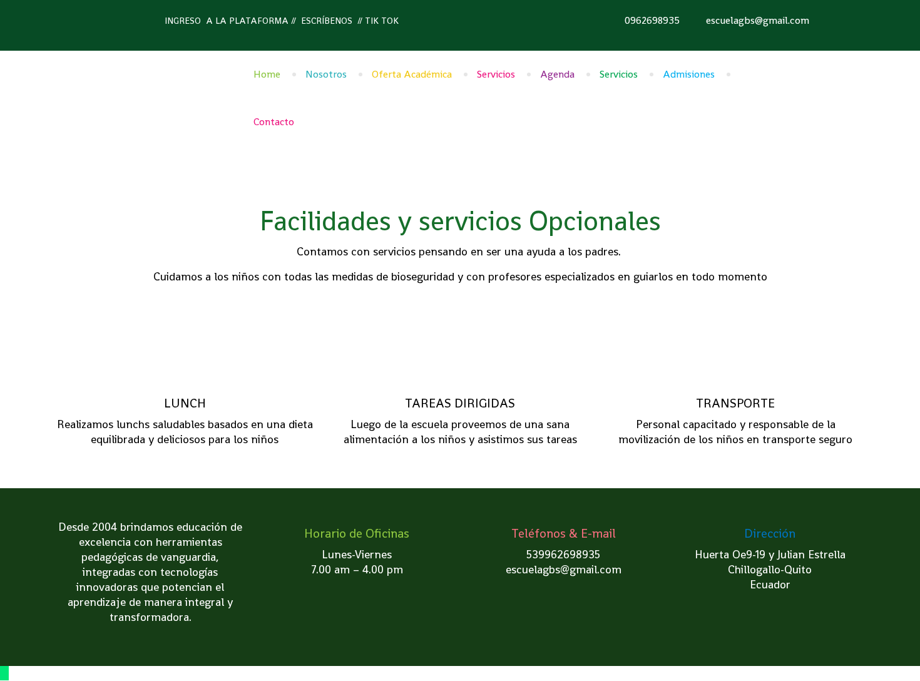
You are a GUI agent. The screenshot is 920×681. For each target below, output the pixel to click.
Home (266, 74)
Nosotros (326, 74)
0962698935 (652, 20)
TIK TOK (382, 20)
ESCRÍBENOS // (330, 20)
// (294, 20)
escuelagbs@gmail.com (757, 20)
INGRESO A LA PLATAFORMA (227, 20)
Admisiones (689, 74)
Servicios (496, 74)
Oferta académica (412, 74)
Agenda (557, 74)
